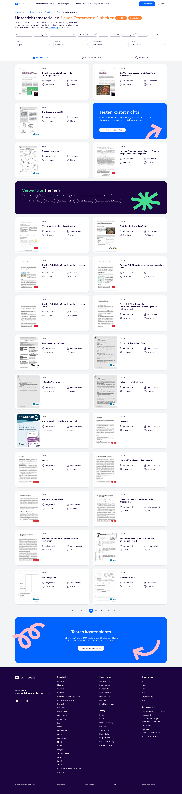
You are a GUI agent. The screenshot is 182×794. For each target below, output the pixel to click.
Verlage (103, 711)
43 (109, 610)
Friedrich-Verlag (106, 722)
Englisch (60, 704)
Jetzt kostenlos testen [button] (112, 130)
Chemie (60, 689)
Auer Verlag (104, 730)
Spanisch (61, 757)
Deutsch (61, 692)
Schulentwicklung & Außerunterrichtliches (151, 720)
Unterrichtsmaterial (43, 4)
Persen (102, 715)
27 (86, 610)
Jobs (144, 685)
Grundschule (105, 681)
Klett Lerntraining (106, 741)
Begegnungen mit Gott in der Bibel (53, 196)
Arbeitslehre (62, 681)
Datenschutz (89, 785)
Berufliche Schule (106, 704)
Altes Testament (29, 196)
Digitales (145, 729)
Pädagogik (146, 725)
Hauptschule (104, 685)
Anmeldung (53, 27)
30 (101, 610)
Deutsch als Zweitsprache (68, 696)
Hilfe (143, 692)
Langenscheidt (105, 745)
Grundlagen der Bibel (66, 201)
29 (96, 610)
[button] (77, 4)
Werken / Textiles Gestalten (69, 768)
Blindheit (74, 196)
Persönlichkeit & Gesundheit (154, 711)
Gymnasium (104, 696)
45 (119, 610)
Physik (59, 742)
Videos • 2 (143, 57)
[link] (22, 3)
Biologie (60, 685)
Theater (60, 765)
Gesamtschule (105, 692)
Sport (59, 761)
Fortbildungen (63, 4)
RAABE (102, 719)
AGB (114, 785)
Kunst (59, 723)
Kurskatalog (147, 707)
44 (114, 610)
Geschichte (62, 715)
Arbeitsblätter (30, 12)
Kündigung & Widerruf (149, 785)
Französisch (62, 711)
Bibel (60, 12)
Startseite (19, 12)
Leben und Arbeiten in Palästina (108, 201)
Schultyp (58, 41)
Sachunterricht (63, 753)
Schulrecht (146, 715)
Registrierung (147, 696)
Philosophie (62, 738)
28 (91, 610)
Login (144, 700)
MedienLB (103, 726)
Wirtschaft (61, 772)
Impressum (61, 785)
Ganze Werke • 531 (92, 57)
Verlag (134, 41)
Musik (59, 734)
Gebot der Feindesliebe (32, 201)
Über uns (145, 681)
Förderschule (105, 700)
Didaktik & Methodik (65, 700)
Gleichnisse (49, 201)
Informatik (61, 719)
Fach (18, 41)
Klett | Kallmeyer (106, 734)
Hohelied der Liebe (85, 201)
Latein (59, 727)
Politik (59, 746)
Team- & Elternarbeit (151, 733)
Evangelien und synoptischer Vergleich (96, 196)
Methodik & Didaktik (150, 736)
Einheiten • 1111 (42, 57)
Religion (41, 12)
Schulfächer (62, 677)
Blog (143, 689)
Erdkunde (61, 708)
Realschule (104, 689)
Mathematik (62, 730)
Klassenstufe (98, 41)
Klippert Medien (106, 738)
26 (81, 610)
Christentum (51, 12)
